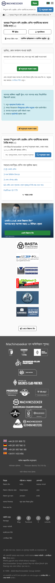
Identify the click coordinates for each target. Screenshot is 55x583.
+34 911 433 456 (16, 453)
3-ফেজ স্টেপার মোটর (10, 179)
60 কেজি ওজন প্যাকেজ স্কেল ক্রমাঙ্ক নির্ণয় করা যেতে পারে (23, 185)
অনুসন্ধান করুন (46, 9)
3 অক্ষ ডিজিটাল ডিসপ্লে (12, 174)
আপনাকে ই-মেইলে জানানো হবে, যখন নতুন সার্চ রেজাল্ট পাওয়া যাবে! (25, 56)
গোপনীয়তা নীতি (16, 80)
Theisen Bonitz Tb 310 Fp (35, 465)
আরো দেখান (28, 194)
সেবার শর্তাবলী (6, 578)
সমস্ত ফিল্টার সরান (12, 38)
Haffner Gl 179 (11, 190)
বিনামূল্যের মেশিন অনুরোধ (26, 107)
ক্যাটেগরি (15, 113)
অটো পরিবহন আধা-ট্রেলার (27, 471)
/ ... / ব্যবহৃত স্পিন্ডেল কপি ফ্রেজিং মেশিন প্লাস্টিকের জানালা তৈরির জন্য (27, 15)
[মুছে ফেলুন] (48, 38)
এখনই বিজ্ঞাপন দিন (27, 233)
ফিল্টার (16, 31)
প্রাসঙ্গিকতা (41, 31)
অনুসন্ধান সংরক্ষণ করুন (28, 68)
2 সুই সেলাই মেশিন (10, 169)
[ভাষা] (48, 3)
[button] (52, 3)
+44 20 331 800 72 (16, 441)
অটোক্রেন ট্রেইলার (14, 465)
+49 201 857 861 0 (16, 445)
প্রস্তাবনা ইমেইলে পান (16, 104)
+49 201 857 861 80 (17, 449)
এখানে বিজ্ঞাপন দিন (28, 328)
